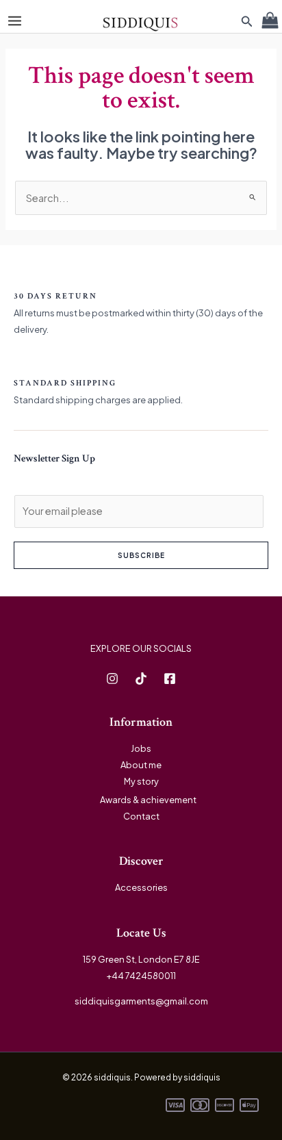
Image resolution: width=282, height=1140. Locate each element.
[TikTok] (141, 678)
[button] (247, 21)
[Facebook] (170, 678)
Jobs (141, 748)
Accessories (141, 887)
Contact (141, 816)
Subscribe (141, 555)
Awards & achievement (148, 799)
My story (141, 781)
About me (141, 764)
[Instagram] (112, 678)
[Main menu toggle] (14, 21)
